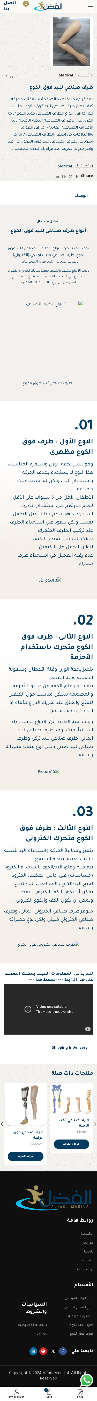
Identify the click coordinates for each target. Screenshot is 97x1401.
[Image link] (54, 1198)
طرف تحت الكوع (81, 1325)
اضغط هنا (46, 980)
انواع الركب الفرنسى (79, 1298)
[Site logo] (48, 7)
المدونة (88, 1261)
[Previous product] (16, 76)
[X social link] (70, 176)
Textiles (41, 1334)
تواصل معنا (84, 1269)
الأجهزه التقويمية (80, 1316)
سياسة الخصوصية (32, 1325)
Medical (66, 76)
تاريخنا (88, 1252)
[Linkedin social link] (57, 176)
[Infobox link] (16, 7)
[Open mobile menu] (90, 6)
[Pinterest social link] (64, 176)
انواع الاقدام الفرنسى (78, 1308)
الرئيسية (85, 76)
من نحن (87, 1243)
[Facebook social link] (76, 176)
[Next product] (6, 76)
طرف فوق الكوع (81, 1334)
